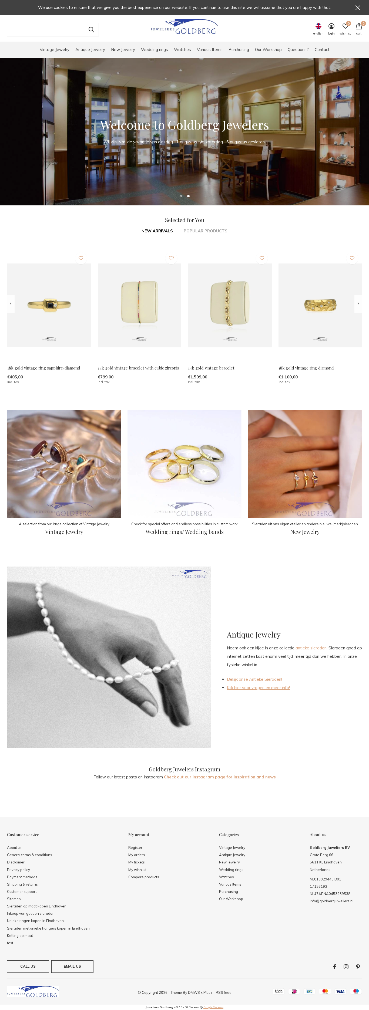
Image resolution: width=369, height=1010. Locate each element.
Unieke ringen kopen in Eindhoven (35, 921)
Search (91, 29)
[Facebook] (334, 967)
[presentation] (11, 303)
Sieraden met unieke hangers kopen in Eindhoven (48, 928)
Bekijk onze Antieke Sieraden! (254, 679)
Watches (182, 49)
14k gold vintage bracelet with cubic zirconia (138, 368)
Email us (72, 966)
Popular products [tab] (205, 230)
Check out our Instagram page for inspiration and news (220, 776)
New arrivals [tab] (157, 230)
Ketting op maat (20, 935)
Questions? (298, 49)
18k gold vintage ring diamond (306, 368)
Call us (28, 966)
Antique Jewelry (90, 49)
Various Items (210, 49)
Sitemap (14, 899)
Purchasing (239, 49)
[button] (181, 196)
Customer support (22, 891)
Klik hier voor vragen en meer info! (258, 687)
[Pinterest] (358, 967)
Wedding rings (154, 49)
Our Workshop (268, 49)
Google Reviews (213, 1007)
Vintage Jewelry (54, 49)
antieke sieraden (311, 647)
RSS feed (224, 992)
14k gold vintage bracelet (211, 368)
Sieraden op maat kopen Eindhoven (36, 906)
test (10, 943)
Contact (322, 49)
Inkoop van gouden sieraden (31, 913)
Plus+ (208, 992)
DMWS (194, 992)
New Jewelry (123, 49)
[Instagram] (346, 967)
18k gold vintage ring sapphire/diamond (43, 368)
